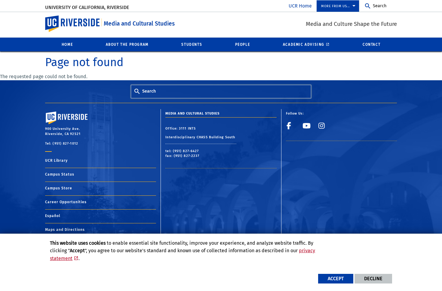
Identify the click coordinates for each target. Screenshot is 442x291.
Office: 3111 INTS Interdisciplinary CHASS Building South (200, 133)
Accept (336, 278)
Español (52, 216)
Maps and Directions (65, 230)
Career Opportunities (66, 202)
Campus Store (58, 188)
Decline (373, 278)
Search (379, 5)
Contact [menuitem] (371, 44)
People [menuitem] (242, 44)
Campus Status (59, 174)
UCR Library (56, 160)
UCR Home (300, 6)
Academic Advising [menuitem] (303, 44)
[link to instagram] (324, 128)
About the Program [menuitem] (127, 44)
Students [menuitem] (191, 44)
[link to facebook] (292, 128)
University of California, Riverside (87, 7)
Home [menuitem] (67, 44)
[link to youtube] (308, 128)
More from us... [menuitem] (335, 6)
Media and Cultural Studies (139, 23)
